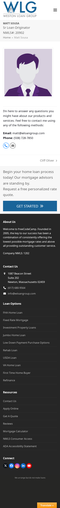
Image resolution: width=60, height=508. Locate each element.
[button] (55, 10)
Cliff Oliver (47, 161)
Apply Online (10, 408)
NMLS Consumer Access (17, 438)
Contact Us (9, 401)
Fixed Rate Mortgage (15, 320)
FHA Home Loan (12, 312)
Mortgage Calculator (15, 431)
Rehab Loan (10, 350)
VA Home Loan (12, 365)
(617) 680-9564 (16, 288)
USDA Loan (9, 357)
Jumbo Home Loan (14, 335)
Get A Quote (10, 416)
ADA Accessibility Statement (20, 446)
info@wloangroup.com (22, 293)
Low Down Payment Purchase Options (26, 342)
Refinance (9, 380)
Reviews (8, 423)
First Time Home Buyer (17, 373)
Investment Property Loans (19, 327)
